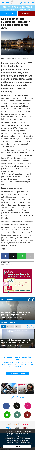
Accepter (17, 446)
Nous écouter (30, 2)
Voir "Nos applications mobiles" (9, 388)
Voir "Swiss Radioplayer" (26, 388)
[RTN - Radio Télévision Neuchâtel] (26, 424)
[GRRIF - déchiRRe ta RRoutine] (17, 428)
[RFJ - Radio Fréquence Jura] (8, 428)
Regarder (26, 13)
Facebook (6, 406)
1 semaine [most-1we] (10, 326)
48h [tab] (3, 326)
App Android (27, 414)
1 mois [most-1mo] (18, 326)
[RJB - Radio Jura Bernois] (17, 424)
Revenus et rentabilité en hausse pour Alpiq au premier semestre (15, 313)
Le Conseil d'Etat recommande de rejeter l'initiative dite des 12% (16, 341)
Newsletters (7, 414)
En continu (9, 13)
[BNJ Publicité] (8, 424)
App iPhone (17, 414)
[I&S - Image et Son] (26, 428)
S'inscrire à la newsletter (17, 373)
